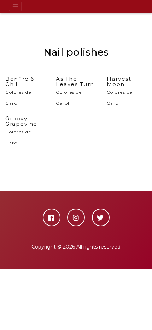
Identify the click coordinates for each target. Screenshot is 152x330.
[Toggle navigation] (15, 6)
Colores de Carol (20, 91)
